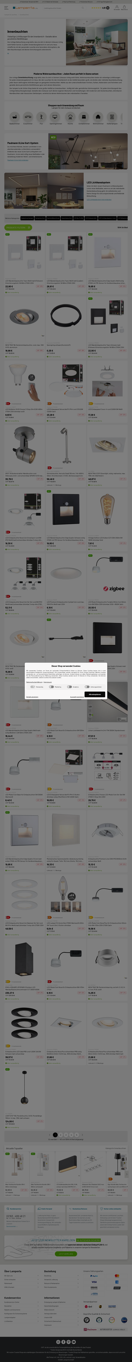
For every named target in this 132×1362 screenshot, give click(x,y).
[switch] (32, 687)
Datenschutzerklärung (34, 682)
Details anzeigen (32, 697)
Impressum (48, 682)
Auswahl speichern (77, 697)
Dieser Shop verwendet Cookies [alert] (66, 666)
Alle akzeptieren (95, 694)
